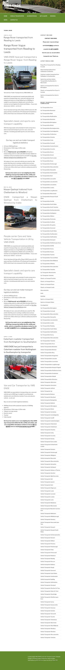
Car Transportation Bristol (47, 125)
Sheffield (43, 296)
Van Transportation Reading (48, 326)
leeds (42, 293)
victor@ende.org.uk (25, 426)
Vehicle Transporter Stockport (48, 585)
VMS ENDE (12, 5)
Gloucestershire (45, 290)
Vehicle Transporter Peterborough (49, 546)
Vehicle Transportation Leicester (49, 358)
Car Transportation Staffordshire (49, 237)
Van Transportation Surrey (47, 334)
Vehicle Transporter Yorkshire (48, 637)
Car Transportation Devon (47, 152)
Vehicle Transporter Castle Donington (50, 421)
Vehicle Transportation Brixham (49, 349)
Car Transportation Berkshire (48, 119)
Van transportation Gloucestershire (49, 314)
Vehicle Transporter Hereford (48, 473)
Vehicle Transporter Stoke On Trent (49, 591)
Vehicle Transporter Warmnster (48, 622)
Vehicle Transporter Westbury (48, 628)
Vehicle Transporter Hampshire (48, 464)
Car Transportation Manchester (48, 193)
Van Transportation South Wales (49, 329)
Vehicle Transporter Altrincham (48, 382)
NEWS (5, 20)
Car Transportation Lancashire (48, 178)
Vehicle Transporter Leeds (47, 491)
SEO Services (39, 660)
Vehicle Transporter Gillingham (48, 455)
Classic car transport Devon (48, 281)
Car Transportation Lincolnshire (48, 184)
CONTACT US (14, 20)
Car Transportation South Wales (49, 231)
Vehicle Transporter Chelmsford (49, 424)
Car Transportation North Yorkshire (49, 207)
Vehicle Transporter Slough (47, 567)
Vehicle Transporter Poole (47, 549)
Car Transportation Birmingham (49, 122)
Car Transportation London (47, 187)
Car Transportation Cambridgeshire (49, 131)
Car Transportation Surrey (47, 248)
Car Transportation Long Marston (49, 190)
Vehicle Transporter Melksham (48, 513)
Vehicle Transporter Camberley (48, 412)
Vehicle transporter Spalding (48, 579)
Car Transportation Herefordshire (49, 172)
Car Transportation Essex (47, 161)
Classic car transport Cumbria (48, 278)
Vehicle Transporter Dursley (47, 438)
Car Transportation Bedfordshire (49, 116)
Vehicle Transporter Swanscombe (49, 604)
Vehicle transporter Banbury (48, 394)
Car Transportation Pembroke (48, 219)
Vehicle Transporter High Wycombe (49, 476)
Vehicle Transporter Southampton (49, 576)
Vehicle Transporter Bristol (47, 409)
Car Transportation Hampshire (48, 169)
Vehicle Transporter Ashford (48, 388)
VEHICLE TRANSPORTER (17, 16)
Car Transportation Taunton (47, 254)
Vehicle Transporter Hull (47, 479)
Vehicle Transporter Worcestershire (49, 634)
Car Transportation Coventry (48, 149)
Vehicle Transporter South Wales (49, 573)
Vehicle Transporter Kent (47, 485)
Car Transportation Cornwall (48, 143)
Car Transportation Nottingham (48, 213)
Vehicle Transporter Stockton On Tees (50, 588)
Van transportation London (47, 323)
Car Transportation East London (49, 158)
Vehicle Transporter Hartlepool (48, 467)
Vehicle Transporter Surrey (47, 602)
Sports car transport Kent (47, 299)
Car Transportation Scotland (48, 222)
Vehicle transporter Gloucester (48, 458)
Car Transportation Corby (47, 140)
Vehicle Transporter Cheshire (48, 429)
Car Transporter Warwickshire (48, 272)
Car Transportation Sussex (47, 251)
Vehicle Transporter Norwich (48, 537)
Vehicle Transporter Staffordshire (49, 582)
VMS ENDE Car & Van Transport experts (45, 656)
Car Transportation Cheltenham (49, 134)
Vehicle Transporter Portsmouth (49, 552)
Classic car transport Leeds (47, 287)
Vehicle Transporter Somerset (48, 570)
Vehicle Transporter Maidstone (48, 502)
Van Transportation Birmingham (49, 308)
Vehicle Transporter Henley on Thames (50, 470)
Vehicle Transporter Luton (47, 499)
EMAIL (51, 45)
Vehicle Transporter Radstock (48, 555)
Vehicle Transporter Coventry (48, 435)
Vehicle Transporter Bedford (48, 403)
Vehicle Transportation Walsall (48, 376)
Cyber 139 (54, 660)
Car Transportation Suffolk (47, 245)
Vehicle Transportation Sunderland (49, 373)
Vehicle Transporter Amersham (48, 385)
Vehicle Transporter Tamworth (48, 613)
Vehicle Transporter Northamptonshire (50, 534)
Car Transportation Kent (47, 175)
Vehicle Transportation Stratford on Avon (51, 370)
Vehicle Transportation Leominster (49, 361)
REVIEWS (52, 16)
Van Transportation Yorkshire (48, 340)
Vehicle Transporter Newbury (48, 519)
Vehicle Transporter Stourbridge (49, 594)
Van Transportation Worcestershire (49, 337)
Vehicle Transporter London (47, 496)
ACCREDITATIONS (32, 16)
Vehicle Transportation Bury (48, 352)
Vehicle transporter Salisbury (48, 564)
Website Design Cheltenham (40, 658)
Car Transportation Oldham (47, 216)
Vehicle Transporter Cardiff (47, 418)
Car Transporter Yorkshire (47, 275)
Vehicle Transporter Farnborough (49, 452)
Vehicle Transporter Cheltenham (49, 426)
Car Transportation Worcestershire (49, 266)
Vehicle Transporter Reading (48, 558)
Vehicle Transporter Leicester (48, 494)
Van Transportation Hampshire (48, 317)
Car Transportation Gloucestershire (49, 167)
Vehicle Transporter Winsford (48, 631)
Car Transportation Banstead (48, 110)
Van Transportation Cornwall (48, 311)
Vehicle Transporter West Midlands (49, 625)
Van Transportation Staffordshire (49, 332)
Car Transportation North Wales (49, 204)
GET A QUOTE (43, 16)
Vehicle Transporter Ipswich (48, 482)
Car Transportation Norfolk (47, 201)
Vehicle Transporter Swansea (48, 607)
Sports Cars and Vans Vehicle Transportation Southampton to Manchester (48, 80)
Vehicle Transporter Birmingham (49, 406)
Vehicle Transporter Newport (48, 527)
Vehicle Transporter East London (49, 441)
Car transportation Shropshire (48, 225)
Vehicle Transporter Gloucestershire (50, 461)
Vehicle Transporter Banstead (48, 397)
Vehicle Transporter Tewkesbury (49, 619)
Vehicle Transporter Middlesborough (50, 516)
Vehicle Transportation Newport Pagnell (51, 367)
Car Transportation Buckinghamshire (50, 128)
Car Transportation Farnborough (49, 164)
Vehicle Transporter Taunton (48, 616)
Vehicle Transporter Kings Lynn (48, 488)
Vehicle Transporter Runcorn (48, 561)
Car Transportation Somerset (48, 228)
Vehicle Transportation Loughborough (50, 364)
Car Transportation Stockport (48, 239)
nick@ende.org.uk (26, 328)
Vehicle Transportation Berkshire (49, 346)
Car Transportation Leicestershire (49, 181)
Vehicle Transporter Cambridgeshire (50, 415)
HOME (5, 16)
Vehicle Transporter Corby (47, 432)
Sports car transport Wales (47, 302)
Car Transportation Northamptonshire (50, 210)
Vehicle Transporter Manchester (49, 505)
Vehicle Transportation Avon (48, 343)
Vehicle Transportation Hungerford (49, 355)
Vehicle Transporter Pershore (48, 543)
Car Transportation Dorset (47, 155)
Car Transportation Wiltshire (48, 263)
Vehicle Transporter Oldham (48, 540)
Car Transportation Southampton (49, 234)
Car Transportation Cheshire (48, 137)
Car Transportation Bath (47, 113)
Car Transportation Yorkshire (48, 269)
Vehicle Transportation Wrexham (49, 379)
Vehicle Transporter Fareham (48, 449)
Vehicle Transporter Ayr (46, 391)
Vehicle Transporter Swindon (48, 610)
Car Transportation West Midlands (49, 260)
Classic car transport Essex (47, 284)
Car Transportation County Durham (49, 146)
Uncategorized (44, 305)
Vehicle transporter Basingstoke (49, 400)
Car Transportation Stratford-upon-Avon (51, 242)
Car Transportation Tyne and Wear (49, 257)
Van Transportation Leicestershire (49, 320)
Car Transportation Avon (47, 107)
